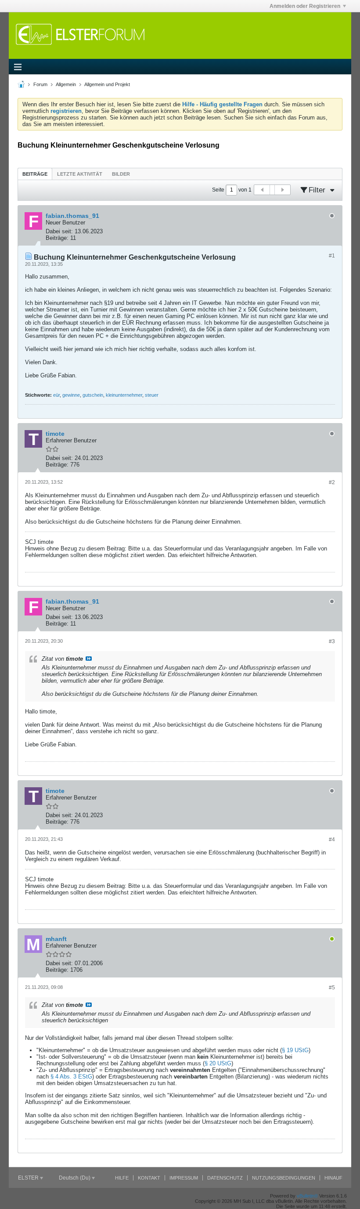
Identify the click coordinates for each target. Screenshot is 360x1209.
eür (56, 395)
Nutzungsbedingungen (283, 1177)
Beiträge (34, 174)
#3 (332, 641)
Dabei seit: (59, 231)
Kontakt (149, 1177)
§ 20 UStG (218, 1063)
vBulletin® (307, 1195)
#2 (332, 482)
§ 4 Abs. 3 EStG (71, 1076)
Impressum (183, 1177)
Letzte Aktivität (79, 174)
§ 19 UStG (295, 1050)
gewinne (71, 395)
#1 (332, 256)
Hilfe (122, 1177)
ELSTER (29, 1178)
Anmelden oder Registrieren (305, 6)
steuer (151, 395)
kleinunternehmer (124, 395)
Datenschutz (225, 1177)
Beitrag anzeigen (89, 658)
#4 (332, 839)
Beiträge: (57, 238)
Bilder (121, 174)
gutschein (93, 395)
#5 (332, 988)
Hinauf (333, 1177)
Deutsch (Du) (75, 1178)
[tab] (35, 174)
